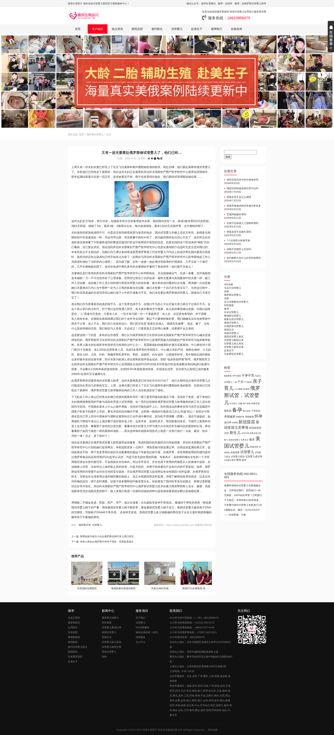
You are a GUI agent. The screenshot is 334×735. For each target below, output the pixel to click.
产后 (241, 381)
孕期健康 (229, 416)
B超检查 (228, 376)
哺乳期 (227, 410)
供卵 (226, 291)
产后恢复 (248, 382)
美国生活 (229, 329)
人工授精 (238, 389)
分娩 (240, 403)
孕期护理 (240, 417)
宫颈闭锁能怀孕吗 (236, 214)
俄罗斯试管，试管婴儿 (242, 395)
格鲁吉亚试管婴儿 (234, 319)
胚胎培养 (254, 447)
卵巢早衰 (255, 403)
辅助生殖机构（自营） (148, 632)
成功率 (227, 422)
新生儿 (235, 433)
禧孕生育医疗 (150, 729)
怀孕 (258, 416)
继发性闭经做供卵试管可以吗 (242, 188)
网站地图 (213, 729)
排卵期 (235, 423)
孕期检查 (249, 416)
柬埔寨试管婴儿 (232, 315)
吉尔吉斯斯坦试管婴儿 (236, 301)
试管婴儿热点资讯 (234, 343)
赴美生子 (196, 28)
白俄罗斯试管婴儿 (234, 326)
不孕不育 (248, 375)
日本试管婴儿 (231, 312)
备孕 (226, 308)
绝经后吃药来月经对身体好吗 (242, 179)
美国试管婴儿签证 (234, 336)
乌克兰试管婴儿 (232, 288)
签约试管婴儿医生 (77, 647)
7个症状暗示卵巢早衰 (238, 240)
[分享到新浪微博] (149, 158)
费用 (238, 460)
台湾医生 (73, 627)
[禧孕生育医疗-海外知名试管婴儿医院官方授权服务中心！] (84, 15)
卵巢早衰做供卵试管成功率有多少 (242, 205)
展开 (331, 38)
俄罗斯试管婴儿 (95, 134)
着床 (252, 439)
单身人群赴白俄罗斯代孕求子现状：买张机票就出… (108, 541)
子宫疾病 (255, 411)
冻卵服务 (140, 637)
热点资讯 (117, 28)
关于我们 (140, 617)
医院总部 (137, 28)
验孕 (244, 460)
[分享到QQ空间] (152, 158)
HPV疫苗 (236, 376)
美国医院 (73, 651)
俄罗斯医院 (74, 622)
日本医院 (73, 632)
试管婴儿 (176, 28)
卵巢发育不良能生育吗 (239, 231)
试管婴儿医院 (238, 456)
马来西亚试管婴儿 (234, 354)
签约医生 (157, 28)
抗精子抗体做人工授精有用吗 (242, 223)
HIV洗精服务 (142, 627)
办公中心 (140, 642)
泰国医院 (73, 642)
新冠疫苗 (246, 421)
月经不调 (245, 433)
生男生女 (244, 440)
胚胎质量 (235, 452)
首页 (78, 28)
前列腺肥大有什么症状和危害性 (244, 257)
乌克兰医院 (74, 617)
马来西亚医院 (75, 656)
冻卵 (226, 298)
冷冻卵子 (233, 403)
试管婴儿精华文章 (234, 347)
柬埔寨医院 (74, 637)
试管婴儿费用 (230, 460)
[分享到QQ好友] (155, 158)
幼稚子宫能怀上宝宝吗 (239, 249)
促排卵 (246, 389)
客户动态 (97, 28)
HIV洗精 (228, 284)
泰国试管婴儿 (231, 322)
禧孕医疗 (216, 28)
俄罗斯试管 (85, 525)
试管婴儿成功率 (253, 456)
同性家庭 (229, 305)
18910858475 (238, 18)
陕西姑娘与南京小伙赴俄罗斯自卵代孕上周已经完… (108, 536)
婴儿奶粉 (246, 411)
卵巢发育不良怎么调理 (239, 197)
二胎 (235, 382)
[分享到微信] (158, 158)
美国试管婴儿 (231, 333)
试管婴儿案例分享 (234, 340)
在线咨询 (236, 28)
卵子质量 (247, 403)
